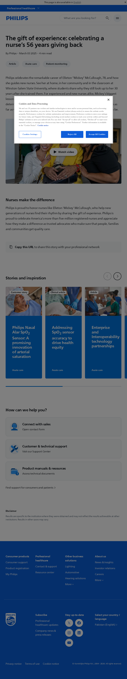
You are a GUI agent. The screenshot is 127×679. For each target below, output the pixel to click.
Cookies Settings (30, 134)
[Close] (108, 99)
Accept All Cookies (97, 134)
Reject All (72, 134)
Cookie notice (43, 125)
